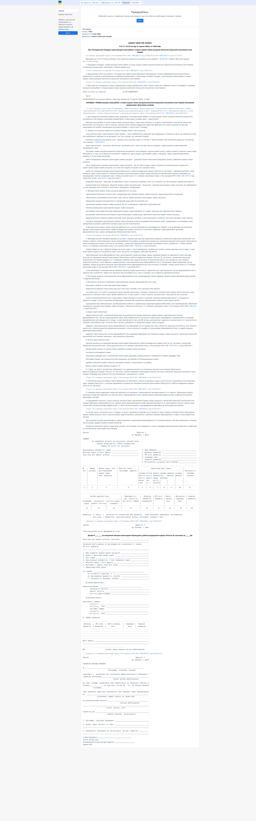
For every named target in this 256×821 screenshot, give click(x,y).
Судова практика (65, 14)
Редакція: (126, 3)
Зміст (97, 3)
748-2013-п (136, 56)
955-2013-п (164, 56)
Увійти (68, 33)
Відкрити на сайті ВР (112, 3)
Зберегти (86, 3)
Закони (61, 11)
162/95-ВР (164, 59)
